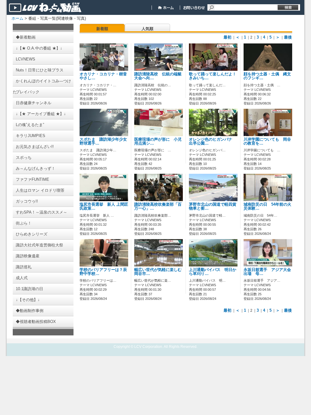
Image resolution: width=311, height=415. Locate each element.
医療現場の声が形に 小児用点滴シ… (158, 141)
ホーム (17, 18)
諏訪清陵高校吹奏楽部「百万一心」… (158, 206)
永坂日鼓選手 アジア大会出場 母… (267, 272)
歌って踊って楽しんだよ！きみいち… (212, 76)
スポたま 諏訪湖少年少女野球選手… (103, 141)
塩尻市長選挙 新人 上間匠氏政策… (104, 206)
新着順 (102, 28)
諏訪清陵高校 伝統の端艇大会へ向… (158, 76)
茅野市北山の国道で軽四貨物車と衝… (212, 206)
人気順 (147, 28)
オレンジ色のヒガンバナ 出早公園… (212, 141)
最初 (227, 37)
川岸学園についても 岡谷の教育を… (267, 141)
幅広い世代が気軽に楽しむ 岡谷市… (160, 272)
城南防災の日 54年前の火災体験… (267, 206)
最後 (288, 37)
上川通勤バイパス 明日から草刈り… (212, 272)
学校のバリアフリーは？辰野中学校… (103, 272)
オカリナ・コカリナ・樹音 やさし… (105, 76)
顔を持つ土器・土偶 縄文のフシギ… (267, 76)
